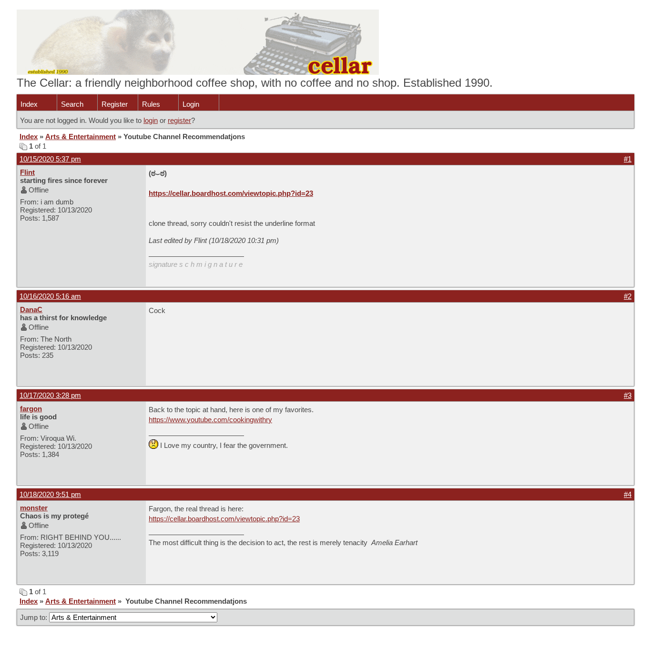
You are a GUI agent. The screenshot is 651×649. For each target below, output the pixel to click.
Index (29, 104)
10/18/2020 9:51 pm (50, 494)
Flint (27, 172)
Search (72, 104)
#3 (627, 395)
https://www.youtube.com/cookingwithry (210, 420)
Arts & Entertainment (80, 136)
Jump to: (34, 617)
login (150, 120)
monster (34, 508)
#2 (627, 296)
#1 (627, 159)
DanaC (31, 309)
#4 (627, 494)
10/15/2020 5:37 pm (50, 159)
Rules (151, 104)
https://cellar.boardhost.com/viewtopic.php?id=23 (231, 193)
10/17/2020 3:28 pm (50, 395)
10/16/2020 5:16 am (50, 296)
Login (191, 104)
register (179, 120)
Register (115, 104)
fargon (31, 409)
